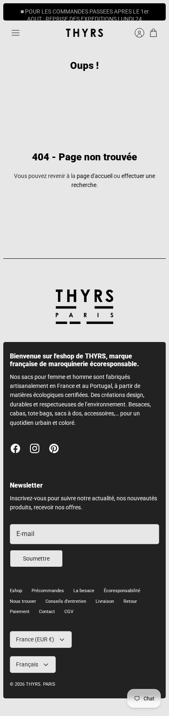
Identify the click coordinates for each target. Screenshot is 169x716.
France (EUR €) (35, 639)
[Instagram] (34, 448)
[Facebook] (15, 448)
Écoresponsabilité (122, 590)
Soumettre (36, 558)
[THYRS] (84, 33)
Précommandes (48, 590)
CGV (68, 611)
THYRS (33, 684)
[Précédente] (14, 12)
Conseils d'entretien (66, 601)
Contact (47, 611)
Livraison (105, 601)
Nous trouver (23, 601)
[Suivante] (155, 12)
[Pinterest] (54, 448)
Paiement (20, 611)
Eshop (16, 590)
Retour (130, 601)
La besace (83, 590)
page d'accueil (94, 176)
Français (27, 664)
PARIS (49, 684)
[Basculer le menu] (16, 33)
